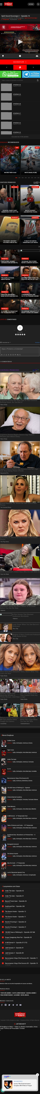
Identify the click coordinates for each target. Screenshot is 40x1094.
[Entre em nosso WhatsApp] (10, 74)
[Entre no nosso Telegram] (31, 74)
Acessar (37, 342)
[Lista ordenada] (11, 355)
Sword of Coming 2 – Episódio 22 (15, 922)
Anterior (6, 67)
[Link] (17, 355)
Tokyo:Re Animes (5, 993)
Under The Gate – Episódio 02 (14, 891)
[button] (16, 177)
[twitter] (9, 1005)
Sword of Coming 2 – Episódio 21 (15, 927)
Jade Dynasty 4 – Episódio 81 (14, 948)
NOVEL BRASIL (25, 995)
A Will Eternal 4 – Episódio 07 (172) (16, 942)
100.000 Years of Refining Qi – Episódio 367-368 (20, 932)
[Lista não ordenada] (13, 355)
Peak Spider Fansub (6, 995)
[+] (20, 354)
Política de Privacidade (11, 1028)
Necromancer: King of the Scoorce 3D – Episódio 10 (21, 963)
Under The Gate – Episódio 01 (14, 896)
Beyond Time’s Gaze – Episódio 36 (16, 901)
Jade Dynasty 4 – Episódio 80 (14, 953)
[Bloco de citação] (15, 355)
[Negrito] (2, 355)
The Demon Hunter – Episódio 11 (15, 917)
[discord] (6, 1005)
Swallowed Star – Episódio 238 (14, 906)
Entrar (31, 4)
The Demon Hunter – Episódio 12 (15, 911)
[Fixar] (8, 355)
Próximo (33, 67)
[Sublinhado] (6, 355)
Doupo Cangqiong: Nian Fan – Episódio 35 (18, 937)
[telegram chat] (17, 1005)
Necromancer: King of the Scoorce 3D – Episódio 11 (21, 958)
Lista (20, 67)
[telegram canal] (13, 1005)
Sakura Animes (31, 993)
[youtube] (20, 1005)
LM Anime (17, 995)
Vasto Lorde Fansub (18, 993)
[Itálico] (4, 355)
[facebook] (2, 1005)
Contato (22, 1028)
